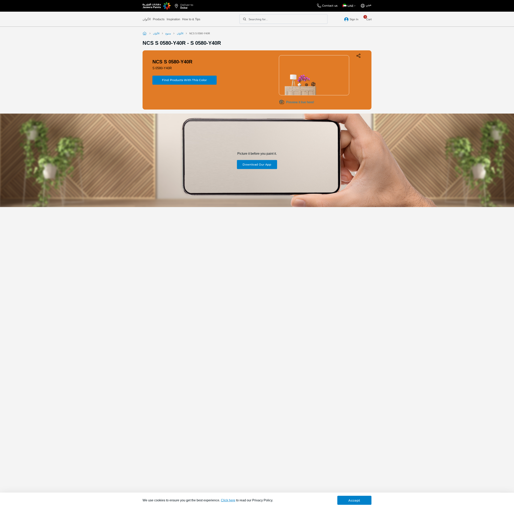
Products (159, 19)
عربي (368, 5)
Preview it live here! (300, 102)
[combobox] (283, 19)
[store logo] (157, 6)
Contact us (330, 5)
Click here (228, 500)
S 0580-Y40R (162, 68)
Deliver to (186, 6)
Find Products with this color (184, 80)
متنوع (168, 33)
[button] (349, 6)
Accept (354, 500)
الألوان (147, 19)
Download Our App (257, 164)
